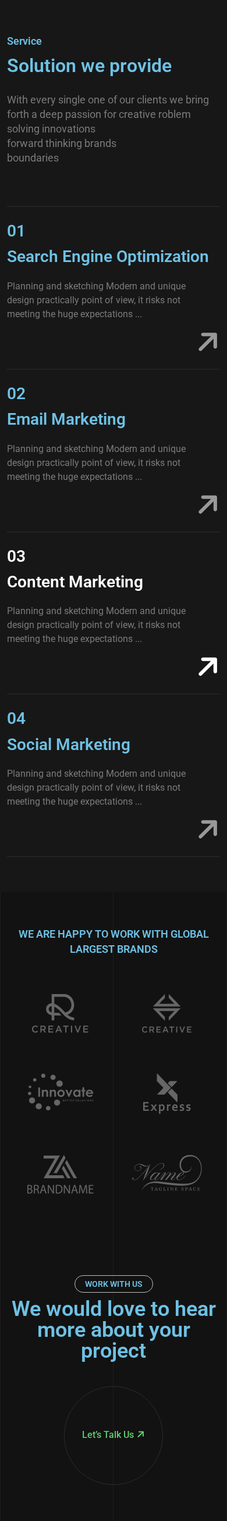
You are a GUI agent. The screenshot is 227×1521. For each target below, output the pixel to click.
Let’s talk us (108, 1434)
